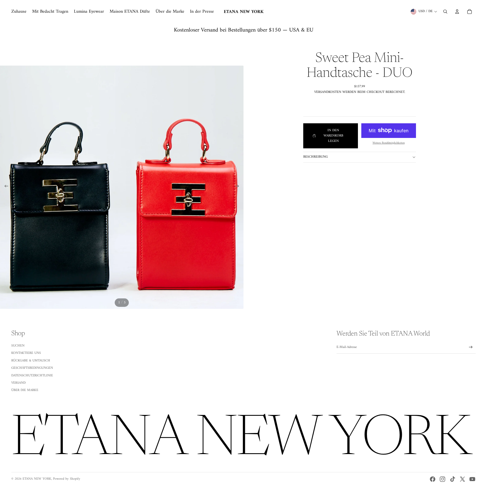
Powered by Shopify (66, 479)
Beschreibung (315, 157)
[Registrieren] (471, 347)
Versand (18, 383)
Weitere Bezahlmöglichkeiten (389, 142)
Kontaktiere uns (26, 353)
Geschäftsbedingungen (32, 368)
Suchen (18, 346)
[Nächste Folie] (239, 187)
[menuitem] (18, 11)
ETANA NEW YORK (37, 479)
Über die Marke (24, 390)
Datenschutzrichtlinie (32, 376)
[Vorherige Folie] (4, 187)
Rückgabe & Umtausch (30, 361)
